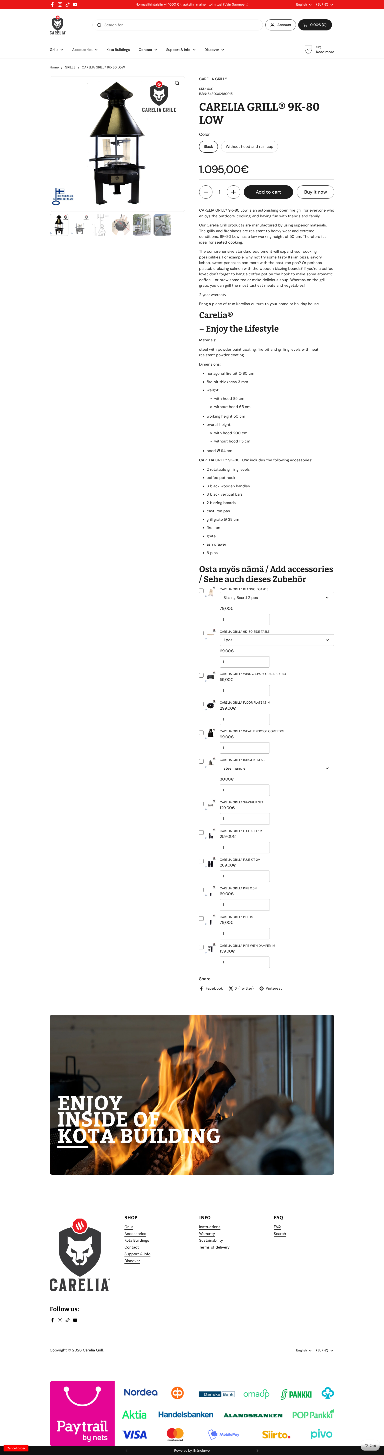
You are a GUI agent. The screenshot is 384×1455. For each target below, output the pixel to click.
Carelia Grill (93, 1350)
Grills (128, 1226)
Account (284, 24)
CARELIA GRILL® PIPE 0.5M (238, 888)
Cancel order (16, 1448)
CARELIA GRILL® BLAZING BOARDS (244, 589)
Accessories (135, 1233)
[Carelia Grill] (58, 25)
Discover (132, 1260)
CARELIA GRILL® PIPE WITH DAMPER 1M (247, 946)
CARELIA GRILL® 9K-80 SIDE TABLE (245, 632)
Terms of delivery (214, 1247)
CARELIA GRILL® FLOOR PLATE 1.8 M (245, 702)
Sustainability (211, 1240)
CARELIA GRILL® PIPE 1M (237, 917)
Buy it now (315, 192)
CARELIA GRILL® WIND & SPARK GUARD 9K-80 (253, 674)
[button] (205, 192)
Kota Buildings (136, 1240)
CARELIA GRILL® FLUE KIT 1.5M (241, 831)
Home (54, 67)
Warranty (207, 1233)
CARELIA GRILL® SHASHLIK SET (241, 802)
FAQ (277, 1226)
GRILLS (70, 67)
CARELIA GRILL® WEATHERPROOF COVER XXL (252, 731)
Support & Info (137, 1253)
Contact (131, 1247)
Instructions (209, 1226)
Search (280, 1233)
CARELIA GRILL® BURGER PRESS (242, 760)
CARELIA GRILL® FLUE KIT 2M (240, 860)
